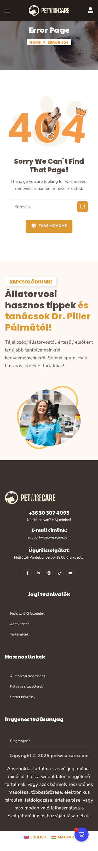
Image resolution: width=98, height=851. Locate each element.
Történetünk (19, 634)
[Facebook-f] (28, 573)
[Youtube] (70, 573)
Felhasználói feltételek (27, 613)
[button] (49, 226)
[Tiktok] (60, 573)
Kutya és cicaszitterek (26, 686)
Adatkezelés (19, 624)
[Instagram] (49, 573)
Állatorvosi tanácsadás (27, 676)
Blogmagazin (20, 741)
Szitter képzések (23, 697)
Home (35, 42)
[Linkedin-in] (38, 573)
